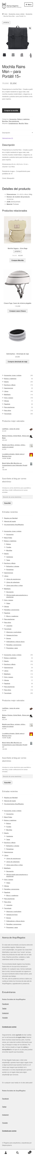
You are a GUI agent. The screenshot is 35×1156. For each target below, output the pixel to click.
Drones (8, 638)
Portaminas (10, 569)
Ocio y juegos (8, 398)
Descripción (6, 133)
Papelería (7, 404)
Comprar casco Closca (17, 311)
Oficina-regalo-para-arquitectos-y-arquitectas (17, 596)
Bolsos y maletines (23, 119)
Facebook (5, 1004)
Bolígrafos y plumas (12, 566)
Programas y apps (12, 648)
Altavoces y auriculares (13, 632)
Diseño (6, 382)
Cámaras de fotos (12, 635)
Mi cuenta (6, 1153)
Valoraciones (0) (7, 138)
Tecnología (7, 414)
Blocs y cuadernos (12, 616)
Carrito (27, 1151)
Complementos (13, 123)
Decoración (10, 592)
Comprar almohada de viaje (17, 362)
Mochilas (5, 121)
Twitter (4, 1008)
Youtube (5, 1018)
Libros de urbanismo (13, 582)
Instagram (5, 1013)
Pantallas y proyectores (11, 610)
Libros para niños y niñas (14, 585)
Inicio (5, 14)
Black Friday (8, 538)
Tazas (8, 560)
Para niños (7, 410)
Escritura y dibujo (9, 385)
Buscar (17, 1153)
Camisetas (9, 557)
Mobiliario (7, 394)
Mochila (21, 123)
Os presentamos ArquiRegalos (14, 524)
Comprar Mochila (17, 260)
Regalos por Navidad (11, 518)
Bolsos (8, 544)
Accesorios (29, 14)
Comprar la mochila (11, 110)
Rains (26, 123)
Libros (6, 391)
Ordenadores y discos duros (15, 642)
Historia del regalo (10, 521)
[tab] (17, 133)
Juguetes (9, 626)
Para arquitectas (14, 121)
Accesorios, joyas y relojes (16, 14)
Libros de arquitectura (13, 579)
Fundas (8, 547)
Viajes (8, 603)
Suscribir (7, 503)
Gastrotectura (8, 388)
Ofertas (6, 401)
